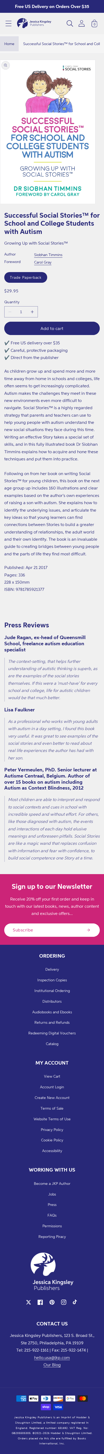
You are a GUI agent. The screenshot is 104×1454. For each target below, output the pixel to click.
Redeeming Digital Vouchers (52, 1033)
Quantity (12, 302)
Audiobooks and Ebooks (52, 1012)
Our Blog (52, 1364)
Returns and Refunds (52, 1022)
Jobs (52, 1194)
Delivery (52, 969)
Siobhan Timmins (48, 254)
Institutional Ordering (52, 990)
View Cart (52, 1076)
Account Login (52, 1087)
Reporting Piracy (52, 1236)
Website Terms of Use (52, 1119)
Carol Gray (42, 262)
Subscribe (23, 929)
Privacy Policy (52, 1129)
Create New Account (52, 1097)
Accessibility (52, 1150)
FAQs (52, 1215)
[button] (8, 23)
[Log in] (81, 23)
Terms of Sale (52, 1108)
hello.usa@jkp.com (52, 1357)
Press (52, 1204)
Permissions (52, 1226)
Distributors (52, 1001)
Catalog (52, 1043)
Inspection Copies (52, 980)
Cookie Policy (52, 1140)
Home (9, 43)
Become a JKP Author (52, 1183)
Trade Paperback (26, 277)
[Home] (34, 23)
